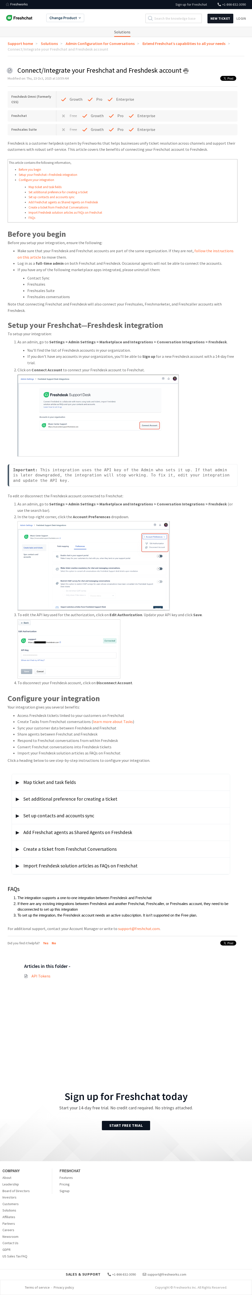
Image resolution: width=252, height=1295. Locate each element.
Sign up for (191, 4)
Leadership (10, 1184)
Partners (8, 1223)
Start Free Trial (126, 1125)
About (6, 1177)
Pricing (65, 1184)
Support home (20, 43)
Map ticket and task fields (45, 187)
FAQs (32, 218)
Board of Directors (16, 1191)
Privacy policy (64, 1287)
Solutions (122, 31)
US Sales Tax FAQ (14, 1256)
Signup (65, 1191)
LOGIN (241, 18)
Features (66, 1177)
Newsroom (10, 1236)
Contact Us (10, 1243)
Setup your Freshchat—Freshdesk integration (48, 175)
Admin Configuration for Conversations (100, 43)
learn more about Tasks (113, 721)
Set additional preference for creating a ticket (58, 192)
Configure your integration (36, 180)
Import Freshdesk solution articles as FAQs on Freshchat (65, 212)
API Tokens (41, 976)
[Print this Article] (186, 71)
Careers (8, 1230)
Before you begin (30, 169)
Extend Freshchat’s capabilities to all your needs (183, 43)
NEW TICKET (220, 18)
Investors (9, 1197)
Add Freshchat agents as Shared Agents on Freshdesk (63, 202)
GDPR (6, 1249)
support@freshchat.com (139, 928)
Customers (10, 1204)
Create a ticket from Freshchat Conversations (58, 207)
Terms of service (37, 1287)
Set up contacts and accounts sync (52, 197)
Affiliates (8, 1217)
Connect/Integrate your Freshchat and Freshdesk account (58, 49)
